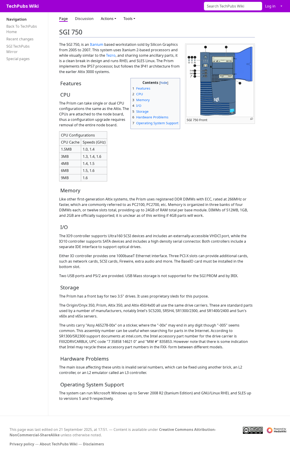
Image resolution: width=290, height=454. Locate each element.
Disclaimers (93, 444)
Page (63, 18)
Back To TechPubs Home (21, 29)
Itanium (96, 44)
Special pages (18, 58)
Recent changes (20, 39)
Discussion (84, 18)
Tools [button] (128, 18)
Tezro (111, 55)
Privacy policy (22, 444)
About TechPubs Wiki (58, 444)
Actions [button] (107, 18)
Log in (270, 6)
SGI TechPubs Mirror (18, 49)
